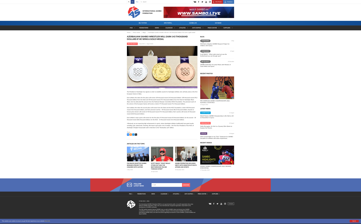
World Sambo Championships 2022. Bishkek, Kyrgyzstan (215, 167)
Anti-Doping (196, 28)
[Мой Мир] (133, 134)
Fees (137, 2)
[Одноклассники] (131, 134)
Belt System (143, 23)
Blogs (144, 32)
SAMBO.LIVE (193, 23)
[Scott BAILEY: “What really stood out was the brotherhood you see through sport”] (162, 154)
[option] (138, 159)
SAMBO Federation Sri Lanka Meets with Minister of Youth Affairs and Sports (186, 165)
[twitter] (202, 2)
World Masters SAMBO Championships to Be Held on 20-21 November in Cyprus (217, 116)
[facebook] (199, 2)
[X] (136, 134)
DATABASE (218, 23)
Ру (129, 2)
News (157, 28)
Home (129, 32)
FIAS (131, 28)
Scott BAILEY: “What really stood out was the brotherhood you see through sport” (160, 166)
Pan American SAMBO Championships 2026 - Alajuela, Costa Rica (215, 101)
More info (47, 221)
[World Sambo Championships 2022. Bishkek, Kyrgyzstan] (217, 155)
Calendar (169, 28)
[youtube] (206, 2)
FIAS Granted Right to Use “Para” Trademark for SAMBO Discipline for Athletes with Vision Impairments (216, 137)
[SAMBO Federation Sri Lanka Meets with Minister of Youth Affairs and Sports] (186, 154)
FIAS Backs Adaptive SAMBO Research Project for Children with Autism (136, 165)
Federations (143, 28)
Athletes (182, 28)
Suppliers (226, 28)
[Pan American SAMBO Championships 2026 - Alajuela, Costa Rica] (217, 87)
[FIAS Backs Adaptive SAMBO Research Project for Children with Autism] (138, 154)
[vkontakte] (195, 2)
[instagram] (210, 2)
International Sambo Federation (152, 12)
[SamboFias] (131, 204)
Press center (212, 28)
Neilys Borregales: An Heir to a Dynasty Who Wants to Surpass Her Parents (216, 127)
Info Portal (168, 23)
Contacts (231, 203)
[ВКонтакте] (128, 134)
